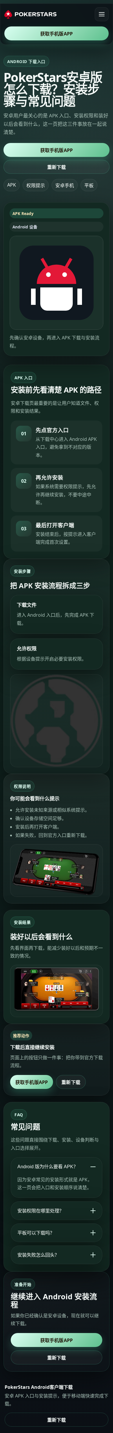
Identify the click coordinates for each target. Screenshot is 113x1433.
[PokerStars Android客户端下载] (30, 14)
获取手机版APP (56, 34)
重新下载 (56, 167)
